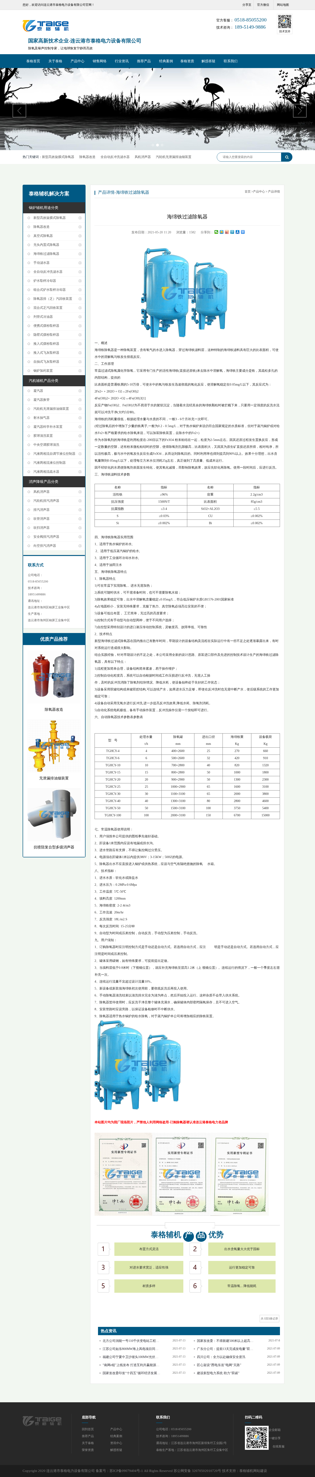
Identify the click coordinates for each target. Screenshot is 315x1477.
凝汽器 (38, 390)
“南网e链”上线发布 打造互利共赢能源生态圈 (131, 1365)
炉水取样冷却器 (44, 280)
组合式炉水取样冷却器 (49, 289)
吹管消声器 (41, 518)
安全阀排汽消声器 (46, 536)
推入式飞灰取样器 (46, 352)
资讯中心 (116, 1443)
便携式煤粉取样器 (46, 325)
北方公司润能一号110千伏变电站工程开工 (131, 1341)
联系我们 (231, 61)
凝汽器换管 (41, 399)
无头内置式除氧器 (46, 245)
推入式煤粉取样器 (46, 343)
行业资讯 (122, 61)
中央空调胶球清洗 (46, 444)
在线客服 (279, 1446)
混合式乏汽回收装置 (47, 307)
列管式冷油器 (43, 316)
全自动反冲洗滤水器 (115, 157)
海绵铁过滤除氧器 (46, 254)
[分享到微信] (216, 232)
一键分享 (275, 1438)
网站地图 (283, 4)
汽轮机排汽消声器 (46, 500)
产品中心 (77, 61)
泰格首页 (33, 61)
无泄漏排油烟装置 (54, 778)
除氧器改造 (87, 157)
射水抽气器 (41, 417)
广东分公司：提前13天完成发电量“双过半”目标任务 (225, 1349)
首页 (248, 191)
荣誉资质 (88, 1450)
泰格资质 (187, 61)
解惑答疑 (208, 61)
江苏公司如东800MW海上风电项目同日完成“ (130, 1349)
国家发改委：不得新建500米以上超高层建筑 (225, 1341)
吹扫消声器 (41, 527)
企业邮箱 (275, 1430)
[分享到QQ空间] (222, 232)
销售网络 (100, 61)
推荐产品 (144, 61)
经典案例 (166, 61)
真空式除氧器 (43, 236)
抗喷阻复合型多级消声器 (54, 847)
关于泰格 (55, 61)
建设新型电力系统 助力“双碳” (218, 1373)
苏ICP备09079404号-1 (126, 1471)
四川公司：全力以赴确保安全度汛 (221, 1357)
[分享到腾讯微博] (232, 232)
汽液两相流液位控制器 (49, 462)
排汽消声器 (41, 509)
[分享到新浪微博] (227, 232)
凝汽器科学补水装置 (47, 426)
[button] (153, 145)
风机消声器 (143, 157)
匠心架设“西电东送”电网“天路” (219, 1365)
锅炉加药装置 (43, 370)
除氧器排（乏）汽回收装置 (52, 298)
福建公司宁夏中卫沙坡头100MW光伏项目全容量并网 (130, 1357)
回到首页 (88, 1429)
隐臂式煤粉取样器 (46, 334)
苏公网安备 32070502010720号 (197, 1471)
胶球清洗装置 (43, 435)
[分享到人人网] (238, 232)
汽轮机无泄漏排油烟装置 (173, 157)
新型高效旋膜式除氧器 (58, 157)
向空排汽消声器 (44, 545)
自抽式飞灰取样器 (46, 361)
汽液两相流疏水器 (46, 471)
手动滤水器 (41, 262)
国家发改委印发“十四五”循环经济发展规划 (131, 1373)
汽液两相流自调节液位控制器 (54, 453)
